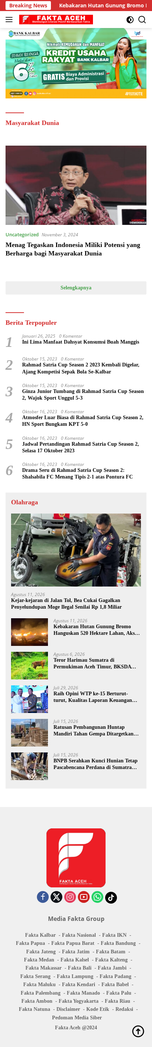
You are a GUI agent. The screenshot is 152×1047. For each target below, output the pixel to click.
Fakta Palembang (41, 993)
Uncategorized (22, 234)
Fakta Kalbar (40, 935)
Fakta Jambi (112, 968)
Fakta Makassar (43, 968)
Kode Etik (97, 1009)
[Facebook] (43, 897)
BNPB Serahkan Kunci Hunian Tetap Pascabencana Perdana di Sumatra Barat (95, 764)
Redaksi (124, 1009)
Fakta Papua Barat (72, 943)
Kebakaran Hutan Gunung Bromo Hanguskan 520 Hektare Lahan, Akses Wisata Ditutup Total (96, 630)
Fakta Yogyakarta (79, 1001)
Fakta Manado (83, 993)
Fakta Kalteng (111, 960)
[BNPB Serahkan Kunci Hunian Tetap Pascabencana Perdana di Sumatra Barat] (29, 766)
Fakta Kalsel (75, 960)
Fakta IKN (114, 935)
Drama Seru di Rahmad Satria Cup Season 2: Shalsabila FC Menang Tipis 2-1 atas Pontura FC (77, 473)
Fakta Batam (110, 951)
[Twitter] (56, 897)
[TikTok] (111, 898)
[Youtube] (84, 897)
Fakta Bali (79, 968)
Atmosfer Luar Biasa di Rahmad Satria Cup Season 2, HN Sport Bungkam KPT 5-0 (83, 421)
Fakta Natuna (34, 1009)
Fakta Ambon (36, 1001)
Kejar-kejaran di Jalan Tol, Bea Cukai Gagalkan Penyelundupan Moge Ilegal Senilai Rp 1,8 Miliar (66, 604)
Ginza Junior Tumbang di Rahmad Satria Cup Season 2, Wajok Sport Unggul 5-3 (83, 395)
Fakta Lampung (75, 976)
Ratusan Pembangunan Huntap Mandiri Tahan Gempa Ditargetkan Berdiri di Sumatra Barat (93, 730)
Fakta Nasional (79, 935)
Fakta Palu (118, 993)
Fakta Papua (30, 943)
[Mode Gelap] (130, 20)
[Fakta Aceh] (55, 19)
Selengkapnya (76, 288)
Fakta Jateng (41, 951)
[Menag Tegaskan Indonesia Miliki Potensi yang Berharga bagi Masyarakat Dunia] (76, 185)
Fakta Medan (39, 960)
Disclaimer (68, 1009)
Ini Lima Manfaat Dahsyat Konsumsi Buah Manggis (80, 342)
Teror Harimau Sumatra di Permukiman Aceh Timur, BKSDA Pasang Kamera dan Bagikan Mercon (95, 663)
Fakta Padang (115, 976)
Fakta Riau (117, 1001)
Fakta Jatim (76, 951)
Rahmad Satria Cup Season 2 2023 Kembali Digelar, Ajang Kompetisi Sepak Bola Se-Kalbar (80, 368)
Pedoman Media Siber (77, 1017)
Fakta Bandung (118, 943)
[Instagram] (70, 897)
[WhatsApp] (97, 897)
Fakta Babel (115, 984)
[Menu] (10, 19)
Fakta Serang (35, 976)
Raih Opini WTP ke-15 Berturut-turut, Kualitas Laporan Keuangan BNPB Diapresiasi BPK (92, 697)
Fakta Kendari (78, 984)
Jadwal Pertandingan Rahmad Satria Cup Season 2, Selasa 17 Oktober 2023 (80, 447)
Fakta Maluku (39, 984)
